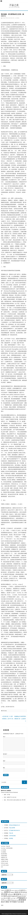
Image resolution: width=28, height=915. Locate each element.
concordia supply (5, 865)
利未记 (13, 892)
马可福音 (13, 902)
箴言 (9, 898)
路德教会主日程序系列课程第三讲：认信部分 (20, 717)
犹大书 (5, 898)
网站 (4, 767)
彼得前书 (9, 896)
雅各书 (3, 902)
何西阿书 (13, 890)
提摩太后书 (21, 896)
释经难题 (5, 710)
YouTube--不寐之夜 (5, 846)
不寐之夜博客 (12, 827)
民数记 (2, 898)
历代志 (24, 892)
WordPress (24, 913)
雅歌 (7, 902)
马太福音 (20, 902)
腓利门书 (10, 900)
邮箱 (4, 760)
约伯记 (12, 898)
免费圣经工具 (4, 857)
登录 (2, 905)
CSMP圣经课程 (12, 835)
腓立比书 (15, 900)
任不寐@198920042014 (14, 830)
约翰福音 (21, 898)
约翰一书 (15, 898)
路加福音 (22, 900)
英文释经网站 (4, 853)
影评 (5, 896)
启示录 (4, 894)
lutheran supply (4, 863)
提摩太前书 (15, 896)
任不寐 (3, 18)
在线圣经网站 (4, 855)
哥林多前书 (10, 894)
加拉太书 (18, 892)
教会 (25, 896)
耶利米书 (5, 900)
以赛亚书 (8, 890)
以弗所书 (3, 890)
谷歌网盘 (11, 838)
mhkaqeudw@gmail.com (14, 825)
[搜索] (24, 782)
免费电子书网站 (4, 859)
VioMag (6, 913)
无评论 (17, 18)
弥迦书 (2, 896)
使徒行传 (17, 890)
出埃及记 (22, 890)
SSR (2, 866)
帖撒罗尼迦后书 (24, 894)
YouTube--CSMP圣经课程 (6, 848)
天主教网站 (3, 852)
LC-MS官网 (3, 850)
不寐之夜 (14, 5)
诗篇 (17, 900)
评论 (4, 736)
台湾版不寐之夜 (4, 861)
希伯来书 (17, 894)
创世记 (7, 892)
